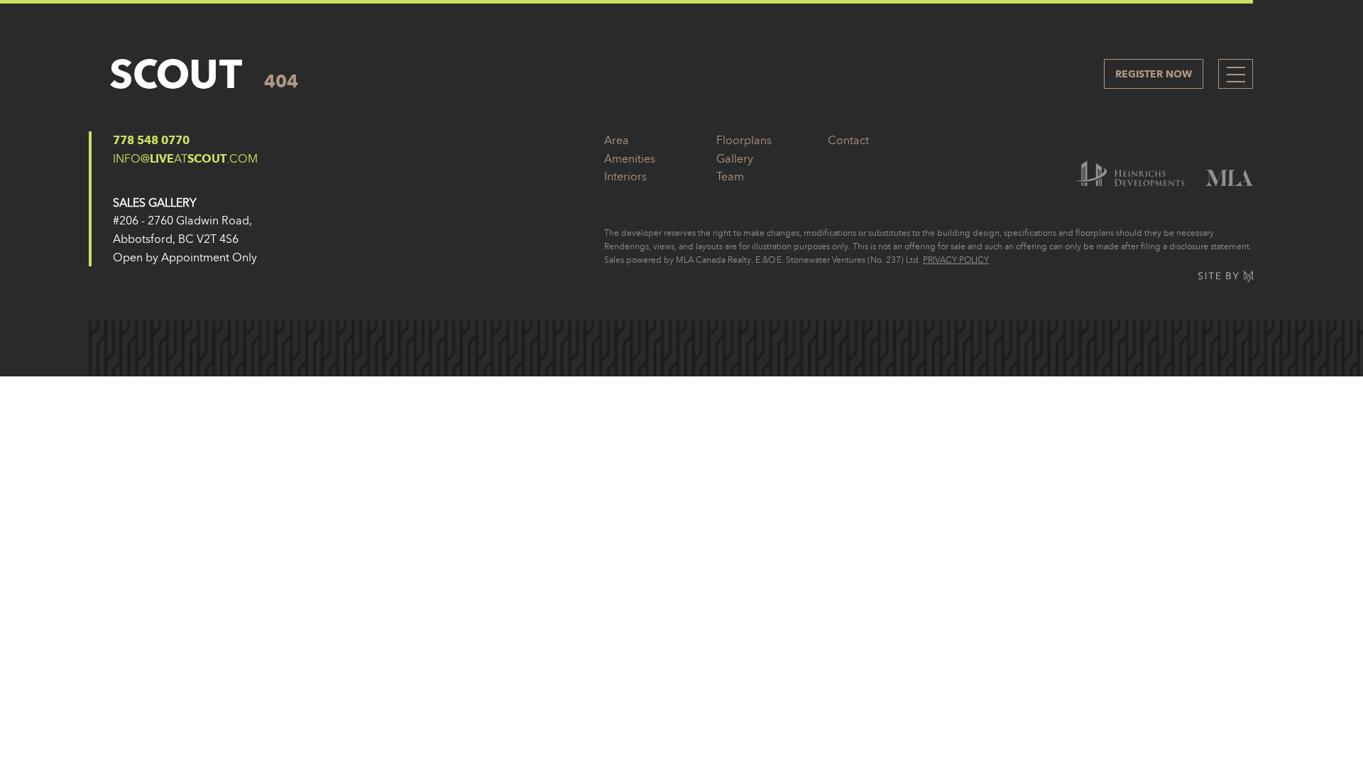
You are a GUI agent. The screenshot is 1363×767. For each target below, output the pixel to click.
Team (730, 176)
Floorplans (744, 140)
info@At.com (185, 158)
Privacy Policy (956, 259)
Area (616, 140)
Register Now (1153, 73)
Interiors (625, 176)
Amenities (629, 158)
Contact (848, 140)
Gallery (734, 158)
